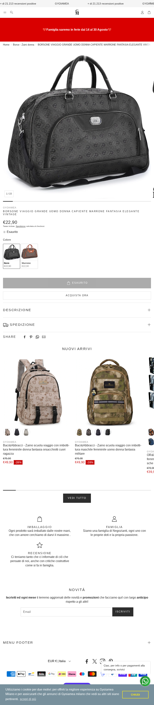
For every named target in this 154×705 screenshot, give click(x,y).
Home (6, 44)
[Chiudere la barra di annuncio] (150, 3)
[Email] (43, 337)
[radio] (11, 256)
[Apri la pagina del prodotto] (37, 391)
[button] (5, 12)
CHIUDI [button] (135, 694)
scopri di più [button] (28, 699)
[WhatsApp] (37, 337)
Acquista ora (77, 295)
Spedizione (21, 226)
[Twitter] (94, 661)
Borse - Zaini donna (23, 44)
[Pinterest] (31, 337)
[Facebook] (24, 337)
